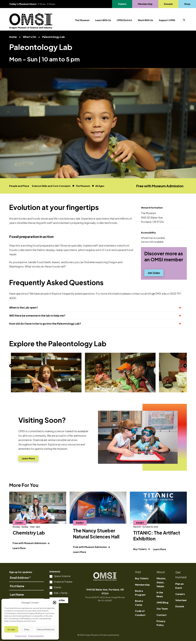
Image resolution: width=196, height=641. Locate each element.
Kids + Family (61, 592)
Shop (187, 3)
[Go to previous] (11, 365)
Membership (145, 3)
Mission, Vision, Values (161, 582)
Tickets (124, 3)
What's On (29, 36)
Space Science (62, 576)
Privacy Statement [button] (36, 636)
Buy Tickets (140, 549)
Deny (26, 629)
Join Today (155, 272)
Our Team (162, 608)
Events (57, 587)
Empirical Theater (63, 581)
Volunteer (181, 600)
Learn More (28, 459)
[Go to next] (185, 365)
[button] (54, 602)
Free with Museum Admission (33, 543)
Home (13, 36)
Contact (162, 614)
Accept (11, 629)
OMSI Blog (162, 602)
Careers (180, 594)
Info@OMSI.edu (118, 597)
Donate (168, 3)
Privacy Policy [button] (21, 636)
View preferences (45, 629)
